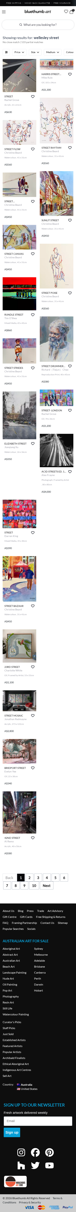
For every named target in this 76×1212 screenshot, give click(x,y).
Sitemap (63, 922)
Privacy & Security (30, 1202)
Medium (50, 52)
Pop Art (7, 990)
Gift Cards (26, 916)
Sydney (38, 948)
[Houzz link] (24, 1170)
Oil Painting (10, 984)
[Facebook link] (38, 1157)
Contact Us (47, 922)
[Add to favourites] (32, 96)
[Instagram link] (24, 1157)
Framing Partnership (24, 922)
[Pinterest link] (52, 1157)
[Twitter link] (38, 1170)
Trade (40, 910)
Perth (37, 978)
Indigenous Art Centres (17, 1069)
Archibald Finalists (14, 1057)
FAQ (5, 922)
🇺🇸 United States (27, 1088)
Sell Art (7, 1075)
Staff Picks (9, 1028)
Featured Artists (12, 1046)
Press (30, 910)
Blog (20, 910)
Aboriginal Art (11, 948)
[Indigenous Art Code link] (38, 1181)
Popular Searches (13, 928)
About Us (8, 910)
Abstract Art (10, 954)
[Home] (38, 11)
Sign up (11, 1132)
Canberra (40, 972)
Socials (31, 928)
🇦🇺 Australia (24, 1084)
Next (47, 885)
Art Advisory (55, 910)
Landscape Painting (14, 972)
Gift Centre (9, 916)
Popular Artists (12, 1052)
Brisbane (39, 966)
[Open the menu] (4, 12)
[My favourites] (66, 11)
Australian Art (11, 960)
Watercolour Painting (16, 1014)
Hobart (38, 990)
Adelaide (39, 960)
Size (33, 52)
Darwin (38, 984)
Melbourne (41, 954)
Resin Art (8, 1002)
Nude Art (8, 978)
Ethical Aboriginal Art (16, 1063)
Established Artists (14, 1040)
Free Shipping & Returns (50, 916)
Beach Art (9, 966)
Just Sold (8, 1034)
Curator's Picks (12, 1022)
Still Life (7, 1008)
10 (34, 885)
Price (17, 52)
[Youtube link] (52, 1170)
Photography (11, 996)
